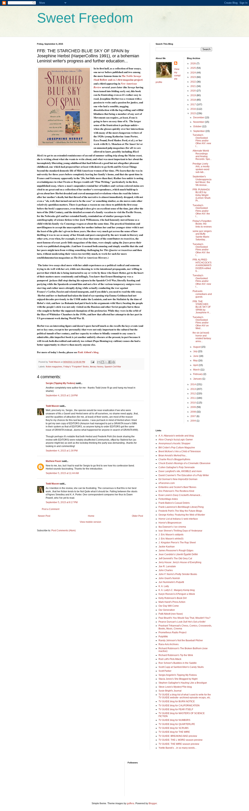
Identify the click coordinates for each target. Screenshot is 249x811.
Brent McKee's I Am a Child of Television (180, 451)
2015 (193, 113)
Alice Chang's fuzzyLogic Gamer (176, 439)
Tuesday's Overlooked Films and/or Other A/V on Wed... (201, 323)
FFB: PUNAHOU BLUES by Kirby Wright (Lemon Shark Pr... (201, 195)
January (197, 378)
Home (91, 516)
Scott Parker (165, 671)
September (199, 131)
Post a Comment (50, 509)
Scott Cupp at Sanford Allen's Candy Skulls (181, 667)
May (195, 360)
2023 (193, 77)
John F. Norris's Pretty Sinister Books (178, 574)
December (199, 117)
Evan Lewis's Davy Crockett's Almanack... (180, 495)
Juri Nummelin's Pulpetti (171, 582)
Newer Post (44, 516)
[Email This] (99, 362)
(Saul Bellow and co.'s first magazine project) (118, 78)
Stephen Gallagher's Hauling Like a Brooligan (183, 682)
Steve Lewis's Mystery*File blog (175, 687)
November (199, 122)
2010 (193, 402)
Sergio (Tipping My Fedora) (60, 383)
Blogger (153, 803)
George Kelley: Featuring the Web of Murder (182, 514)
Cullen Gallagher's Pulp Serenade (177, 467)
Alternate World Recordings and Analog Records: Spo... (202, 154)
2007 (193, 416)
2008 (193, 411)
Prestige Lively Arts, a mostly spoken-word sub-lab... (201, 167)
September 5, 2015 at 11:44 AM (62, 473)
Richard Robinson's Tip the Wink (176, 655)
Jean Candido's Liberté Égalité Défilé (178, 554)
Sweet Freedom (85, 17)
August (197, 347)
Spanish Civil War (112, 366)
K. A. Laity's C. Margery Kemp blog (177, 590)
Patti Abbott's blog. (88, 352)
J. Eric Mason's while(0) (171, 538)
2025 (193, 68)
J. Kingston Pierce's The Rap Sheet (177, 542)
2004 (193, 420)
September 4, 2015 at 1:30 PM (62, 450)
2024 (193, 72)
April (196, 365)
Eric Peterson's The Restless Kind (176, 491)
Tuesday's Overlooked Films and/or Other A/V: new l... (202, 141)
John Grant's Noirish (169, 578)
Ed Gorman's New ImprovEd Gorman (178, 479)
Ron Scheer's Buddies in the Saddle (178, 663)
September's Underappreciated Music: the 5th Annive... (202, 180)
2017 (193, 104)
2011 (193, 398)
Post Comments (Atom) (63, 530)
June (196, 356)
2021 (193, 86)
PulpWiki (163, 636)
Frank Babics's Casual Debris (174, 503)
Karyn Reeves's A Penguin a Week (177, 594)
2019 (193, 95)
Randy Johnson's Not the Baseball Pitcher (181, 640)
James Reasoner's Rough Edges (176, 550)
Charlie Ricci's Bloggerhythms (174, 459)
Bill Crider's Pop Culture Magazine (177, 447)
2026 (193, 63)
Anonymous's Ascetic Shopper (174, 443)
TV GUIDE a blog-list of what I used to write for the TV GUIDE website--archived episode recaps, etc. (185, 696)
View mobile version (90, 522)
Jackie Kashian (167, 546)
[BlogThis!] (102, 362)
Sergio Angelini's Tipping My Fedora (178, 675)
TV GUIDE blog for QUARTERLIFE (177, 724)
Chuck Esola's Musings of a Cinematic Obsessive (184, 463)
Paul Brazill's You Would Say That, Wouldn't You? (184, 618)
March (196, 369)
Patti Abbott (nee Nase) (171, 613)
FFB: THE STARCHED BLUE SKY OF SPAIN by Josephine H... (202, 307)
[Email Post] (92, 362)
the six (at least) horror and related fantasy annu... (202, 336)
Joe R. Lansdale (167, 566)
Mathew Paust (53, 461)
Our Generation (167, 610)
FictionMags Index (168, 499)
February (198, 374)
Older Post (137, 516)
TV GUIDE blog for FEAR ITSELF (176, 709)
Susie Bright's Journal (170, 690)
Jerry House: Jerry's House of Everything (180, 562)
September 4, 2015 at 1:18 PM (62, 395)
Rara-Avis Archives (169, 644)
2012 (193, 393)
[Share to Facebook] (110, 362)
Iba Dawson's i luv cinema (172, 526)
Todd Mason (52, 406)
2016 (193, 109)
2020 (193, 90)
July (195, 351)
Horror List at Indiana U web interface (178, 518)
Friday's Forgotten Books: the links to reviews (202, 224)
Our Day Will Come (169, 606)
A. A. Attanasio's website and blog (176, 435)
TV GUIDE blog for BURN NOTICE (177, 701)
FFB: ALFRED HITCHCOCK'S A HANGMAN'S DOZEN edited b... (202, 265)
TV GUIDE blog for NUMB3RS (174, 720)
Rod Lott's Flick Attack (170, 659)
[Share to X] (106, 362)
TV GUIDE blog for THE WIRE (174, 732)
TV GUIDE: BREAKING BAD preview (178, 736)
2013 (193, 389)
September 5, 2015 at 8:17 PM (62, 502)
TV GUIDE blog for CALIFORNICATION (179, 705)
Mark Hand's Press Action (172, 602)
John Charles (166, 570)
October (197, 126)
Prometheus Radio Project (172, 632)
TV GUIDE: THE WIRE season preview (179, 744)
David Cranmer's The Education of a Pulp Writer (184, 475)
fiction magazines (54, 366)
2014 (193, 384)
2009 (193, 407)
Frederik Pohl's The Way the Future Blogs (180, 511)
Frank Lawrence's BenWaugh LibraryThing (181, 507)
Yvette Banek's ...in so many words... (177, 748)
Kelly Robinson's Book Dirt (173, 598)
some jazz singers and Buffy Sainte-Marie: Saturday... (202, 235)
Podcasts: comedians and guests (202, 294)
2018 (193, 99)
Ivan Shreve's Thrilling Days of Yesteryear (180, 530)
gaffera (130, 803)
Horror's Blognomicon (170, 522)
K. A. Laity (164, 586)
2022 (193, 81)
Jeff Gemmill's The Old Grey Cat (175, 558)
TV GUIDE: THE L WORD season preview (181, 740)
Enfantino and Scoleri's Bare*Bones (177, 487)
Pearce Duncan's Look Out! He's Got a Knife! (182, 621)
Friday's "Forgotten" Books (76, 366)
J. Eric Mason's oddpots (171, 534)
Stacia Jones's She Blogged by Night (178, 679)
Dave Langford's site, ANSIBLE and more (180, 471)
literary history (96, 366)
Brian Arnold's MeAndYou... (173, 455)
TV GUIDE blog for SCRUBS (174, 728)
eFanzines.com (167, 483)
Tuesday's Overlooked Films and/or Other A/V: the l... (201, 211)
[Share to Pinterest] (114, 362)
